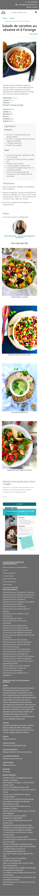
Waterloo (19, 732)
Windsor (26, 732)
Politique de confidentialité (10, 587)
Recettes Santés (7, 584)
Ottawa (17, 730)
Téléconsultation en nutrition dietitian (16, 666)
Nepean (5, 730)
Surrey (11, 758)
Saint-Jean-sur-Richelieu (11, 709)
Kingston (6, 728)
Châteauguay (7, 690)
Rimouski (21, 702)
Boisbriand (13, 688)
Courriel (5, 496)
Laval (30, 693)
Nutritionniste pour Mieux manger (15, 640)
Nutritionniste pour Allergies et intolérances (18, 595)
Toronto (31, 730)
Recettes (11, 18)
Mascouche (18, 695)
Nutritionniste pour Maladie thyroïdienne (17, 630)
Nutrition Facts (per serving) (13, 105)
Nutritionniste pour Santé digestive (15, 654)
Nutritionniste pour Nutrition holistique (17, 642)
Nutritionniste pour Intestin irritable (16, 628)
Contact (5, 570)
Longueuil (10, 695)
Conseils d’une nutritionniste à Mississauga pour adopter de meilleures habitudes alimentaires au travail (18, 801)
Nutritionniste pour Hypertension (15, 625)
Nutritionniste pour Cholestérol (14, 599)
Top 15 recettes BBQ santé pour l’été (16, 787)
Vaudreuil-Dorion (28, 716)
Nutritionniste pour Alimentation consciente (18, 592)
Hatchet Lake (21, 745)
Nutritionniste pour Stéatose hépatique (17, 659)
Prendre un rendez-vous (19, 12)
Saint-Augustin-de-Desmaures (13, 705)
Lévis (4, 695)
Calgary (5, 739)
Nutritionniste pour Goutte (12, 618)
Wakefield (12, 719)
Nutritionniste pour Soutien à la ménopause (18, 656)
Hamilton (30, 725)
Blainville (6, 688)
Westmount (20, 719)
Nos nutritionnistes (8, 576)
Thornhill (24, 730)
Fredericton (13, 752)
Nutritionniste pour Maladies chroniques (17, 633)
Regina (5, 765)
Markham (13, 728)
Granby (19, 693)
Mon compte (33, 7)
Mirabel (26, 695)
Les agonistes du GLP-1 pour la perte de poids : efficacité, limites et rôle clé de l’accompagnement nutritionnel (19, 848)
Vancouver (18, 758)
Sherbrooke (23, 714)
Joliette (25, 693)
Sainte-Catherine (17, 712)
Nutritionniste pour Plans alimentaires (16, 649)
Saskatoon (12, 765)
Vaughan (12, 732)
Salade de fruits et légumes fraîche (19, 470)
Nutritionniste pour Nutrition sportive (16, 644)
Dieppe (5, 752)
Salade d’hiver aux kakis (19, 297)
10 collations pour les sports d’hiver (15, 837)
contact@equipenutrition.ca (28, 5)
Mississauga (26, 728)
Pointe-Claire (19, 700)
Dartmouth (7, 745)
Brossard (30, 688)
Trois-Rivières (17, 716)
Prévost (27, 700)
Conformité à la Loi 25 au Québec (14, 816)
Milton (19, 728)
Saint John (28, 752)
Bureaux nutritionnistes (9, 579)
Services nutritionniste (9, 573)
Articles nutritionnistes (9, 581)
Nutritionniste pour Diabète (13, 604)
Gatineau (13, 693)
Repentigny (13, 702)
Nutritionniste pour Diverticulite (14, 606)
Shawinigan (15, 714)
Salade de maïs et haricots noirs (19, 355)
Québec (5, 702)
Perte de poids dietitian (11, 647)
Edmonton (12, 739)
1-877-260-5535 (32, 2)
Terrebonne (7, 716)
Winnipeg (6, 772)
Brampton (6, 725)
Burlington (14, 725)
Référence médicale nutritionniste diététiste (15, 567)
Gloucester (23, 725)
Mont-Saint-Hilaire (15, 697)
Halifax (13, 745)
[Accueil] (3, 12)
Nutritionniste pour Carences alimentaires (18, 597)
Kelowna (6, 758)
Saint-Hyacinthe (28, 707)
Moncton (20, 752)
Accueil (5, 18)
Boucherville (22, 688)
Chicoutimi (16, 690)
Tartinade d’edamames (19, 412)
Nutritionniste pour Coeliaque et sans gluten (19, 602)
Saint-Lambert (25, 709)
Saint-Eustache (16, 707)
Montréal (25, 697)
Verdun (5, 719)
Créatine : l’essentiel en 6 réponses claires (18, 844)
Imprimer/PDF (33, 34)
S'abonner (19, 504)
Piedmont (11, 700)
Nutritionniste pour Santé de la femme (16, 651)
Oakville (11, 730)
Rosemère (28, 702)
